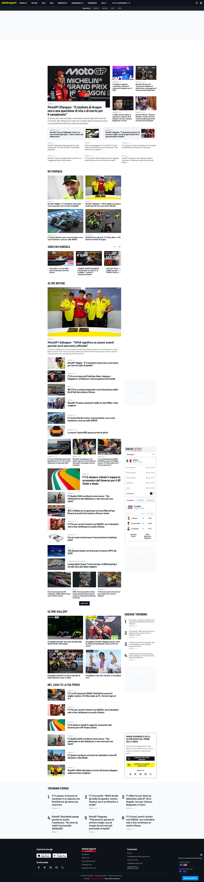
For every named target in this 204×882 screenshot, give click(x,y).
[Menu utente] (201, 3)
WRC (51, 3)
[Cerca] (197, 3)
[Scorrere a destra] (119, 247)
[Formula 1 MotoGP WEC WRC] (140, 454)
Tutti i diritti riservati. (112, 878)
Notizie (105, 8)
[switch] (151, 493)
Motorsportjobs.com (88, 861)
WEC (43, 3)
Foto (112, 8)
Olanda (137, 506)
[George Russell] (128, 528)
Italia (135, 460)
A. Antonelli (135, 523)
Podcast (96, 8)
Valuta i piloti (133, 535)
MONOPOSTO (62, 3)
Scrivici (129, 853)
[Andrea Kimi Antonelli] (128, 523)
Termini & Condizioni (87, 875)
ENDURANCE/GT (77, 3)
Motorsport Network (96, 878)
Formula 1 (23, 3)
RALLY (103, 3)
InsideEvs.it (85, 854)
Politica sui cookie (101, 875)
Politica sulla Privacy (115, 875)
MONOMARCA (92, 3)
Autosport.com (87, 864)
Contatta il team (132, 860)
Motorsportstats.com (89, 868)
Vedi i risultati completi (147, 536)
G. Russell (134, 529)
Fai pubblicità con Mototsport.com (138, 856)
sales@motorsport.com (135, 863)
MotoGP (34, 3)
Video (119, 8)
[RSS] (150, 774)
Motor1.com (85, 858)
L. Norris (134, 518)
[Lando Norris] (128, 518)
